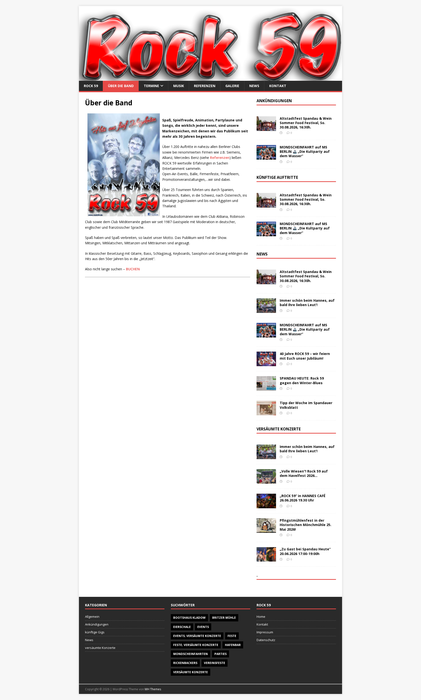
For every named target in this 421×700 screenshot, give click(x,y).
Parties (220, 654)
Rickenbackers (185, 663)
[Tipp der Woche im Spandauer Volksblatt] (266, 412)
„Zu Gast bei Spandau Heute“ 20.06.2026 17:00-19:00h (305, 551)
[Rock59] (210, 77)
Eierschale (182, 627)
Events (203, 627)
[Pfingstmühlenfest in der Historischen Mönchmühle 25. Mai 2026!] (266, 530)
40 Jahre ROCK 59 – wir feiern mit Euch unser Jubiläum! (305, 355)
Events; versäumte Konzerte (197, 636)
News (254, 85)
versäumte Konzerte (100, 647)
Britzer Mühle (224, 618)
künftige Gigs (95, 632)
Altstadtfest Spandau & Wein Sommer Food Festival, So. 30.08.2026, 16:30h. (306, 122)
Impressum (265, 632)
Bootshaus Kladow (189, 618)
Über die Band (121, 85)
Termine (151, 85)
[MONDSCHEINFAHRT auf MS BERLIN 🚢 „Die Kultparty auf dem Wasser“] (266, 157)
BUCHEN (133, 269)
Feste (232, 636)
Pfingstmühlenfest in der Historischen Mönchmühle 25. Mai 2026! (305, 524)
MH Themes (153, 689)
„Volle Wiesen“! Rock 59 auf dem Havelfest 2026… (304, 473)
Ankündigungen (96, 624)
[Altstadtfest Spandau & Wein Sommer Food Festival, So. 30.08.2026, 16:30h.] (266, 128)
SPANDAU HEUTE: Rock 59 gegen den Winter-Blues (302, 380)
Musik (178, 85)
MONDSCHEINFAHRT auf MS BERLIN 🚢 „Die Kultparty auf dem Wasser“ (305, 151)
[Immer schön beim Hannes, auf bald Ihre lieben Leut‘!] (266, 310)
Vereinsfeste (214, 663)
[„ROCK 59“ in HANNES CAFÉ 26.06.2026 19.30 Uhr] (266, 505)
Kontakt (277, 85)
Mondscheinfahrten (190, 654)
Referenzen (204, 85)
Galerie (232, 85)
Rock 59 (91, 85)
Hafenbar (233, 645)
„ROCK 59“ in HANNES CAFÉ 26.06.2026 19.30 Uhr (302, 497)
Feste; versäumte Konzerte (195, 645)
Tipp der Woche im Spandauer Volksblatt (306, 404)
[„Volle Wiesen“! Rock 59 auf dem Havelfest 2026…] (266, 481)
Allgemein (92, 616)
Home (261, 616)
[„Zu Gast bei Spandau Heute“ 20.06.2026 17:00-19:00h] (266, 558)
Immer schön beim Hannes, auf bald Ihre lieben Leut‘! (307, 302)
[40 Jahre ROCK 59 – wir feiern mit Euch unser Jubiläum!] (266, 363)
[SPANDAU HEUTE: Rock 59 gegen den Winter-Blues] (266, 388)
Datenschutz (266, 640)
